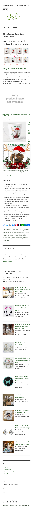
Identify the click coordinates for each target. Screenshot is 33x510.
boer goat (15, 229)
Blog (4, 492)
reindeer (16, 237)
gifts (5, 229)
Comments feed (9, 472)
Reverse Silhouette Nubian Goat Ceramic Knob (22, 379)
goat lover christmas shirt (9, 234)
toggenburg (19, 238)
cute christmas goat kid (11, 230)
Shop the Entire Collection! (15, 68)
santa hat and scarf (24, 237)
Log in (6, 467)
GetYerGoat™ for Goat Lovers (16, 5)
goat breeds (17, 232)
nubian (16, 235)
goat (7, 232)
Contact (5, 496)
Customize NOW (8, 176)
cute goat (20, 230)
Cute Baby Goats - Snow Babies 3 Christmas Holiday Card (22, 326)
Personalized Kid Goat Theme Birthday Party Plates (22, 360)
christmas (20, 229)
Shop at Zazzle (7, 261)
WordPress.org (8, 474)
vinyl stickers (6, 240)
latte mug (12, 235)
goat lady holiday (24, 232)
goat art (11, 232)
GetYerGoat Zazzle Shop (10, 484)
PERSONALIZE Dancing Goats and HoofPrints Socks (22, 308)
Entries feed (8, 469)
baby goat (10, 229)
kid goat (25, 234)
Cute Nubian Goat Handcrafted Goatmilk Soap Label (22, 289)
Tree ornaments (26, 238)
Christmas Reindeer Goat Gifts (14, 35)
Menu (5, 9)
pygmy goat (22, 235)
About (4, 488)
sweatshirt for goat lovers (9, 238)
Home (4, 481)
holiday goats (18, 234)
